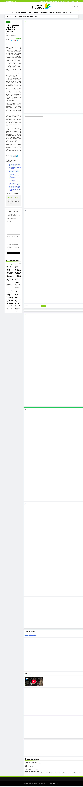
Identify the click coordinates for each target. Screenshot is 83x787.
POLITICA (65, 12)
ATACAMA (17, 12)
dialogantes (60, 1)
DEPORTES (58, 12)
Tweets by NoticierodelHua (30, 635)
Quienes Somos (66, 1)
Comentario (10, 221)
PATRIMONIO (52, 12)
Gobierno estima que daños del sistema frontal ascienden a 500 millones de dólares (18, 297)
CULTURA (36, 12)
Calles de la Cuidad (53, 1)
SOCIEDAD (30, 12)
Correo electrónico (14, 238)
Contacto (76, 1)
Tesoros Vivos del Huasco (43, 1)
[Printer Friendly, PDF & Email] (17, 38)
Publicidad (72, 1)
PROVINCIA (23, 12)
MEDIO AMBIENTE (43, 12)
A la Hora (8, 21)
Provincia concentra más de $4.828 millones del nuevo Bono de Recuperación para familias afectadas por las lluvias (10, 274)
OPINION (70, 12)
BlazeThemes (55, 783)
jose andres (9, 33)
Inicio (12, 12)
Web (17, 236)
